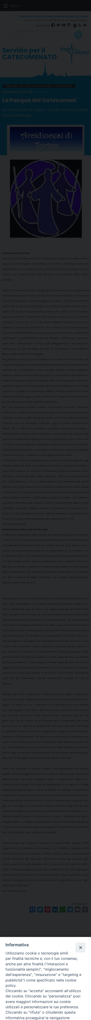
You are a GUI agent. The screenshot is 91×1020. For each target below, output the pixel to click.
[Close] (80, 947)
